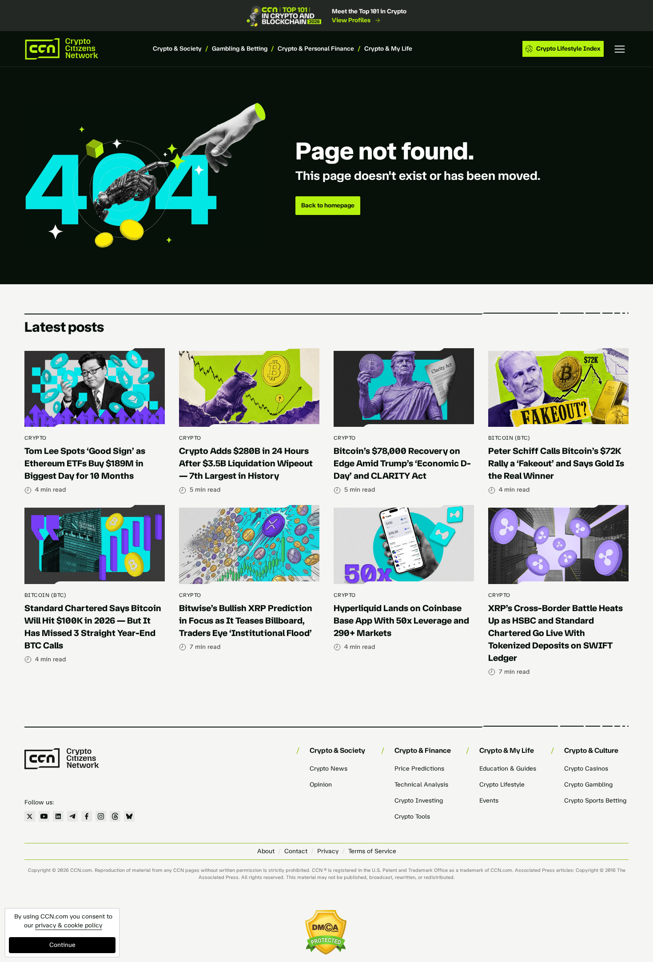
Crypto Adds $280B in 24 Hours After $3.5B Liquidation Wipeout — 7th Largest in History (246, 463)
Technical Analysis (421, 784)
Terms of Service (372, 851)
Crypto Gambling (588, 784)
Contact (295, 851)
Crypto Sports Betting (595, 800)
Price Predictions (419, 768)
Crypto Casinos (586, 768)
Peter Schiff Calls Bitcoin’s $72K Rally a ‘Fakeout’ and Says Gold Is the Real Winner (556, 463)
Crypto (35, 438)
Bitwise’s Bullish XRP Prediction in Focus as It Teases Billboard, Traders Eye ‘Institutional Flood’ (245, 620)
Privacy (327, 851)
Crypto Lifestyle (502, 784)
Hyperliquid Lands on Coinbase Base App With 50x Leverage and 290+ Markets (401, 620)
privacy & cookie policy (68, 925)
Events (488, 800)
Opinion (321, 784)
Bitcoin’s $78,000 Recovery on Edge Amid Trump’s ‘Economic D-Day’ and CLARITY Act (402, 463)
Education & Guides (507, 768)
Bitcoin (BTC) (509, 438)
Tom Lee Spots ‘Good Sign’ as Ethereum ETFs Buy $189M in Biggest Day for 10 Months (84, 463)
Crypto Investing (418, 800)
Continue (62, 945)
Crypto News (328, 768)
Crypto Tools (412, 816)
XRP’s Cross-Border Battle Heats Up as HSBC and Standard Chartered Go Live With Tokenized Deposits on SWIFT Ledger (555, 633)
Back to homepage (327, 205)
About (266, 851)
